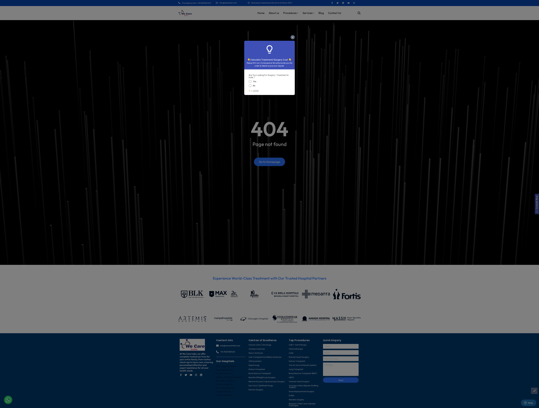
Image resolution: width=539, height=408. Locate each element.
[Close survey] (293, 37)
